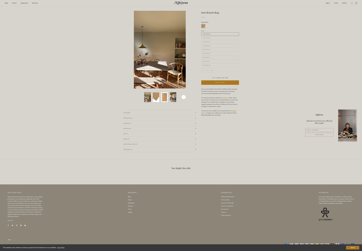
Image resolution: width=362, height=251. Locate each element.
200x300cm (206, 49)
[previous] (136, 97)
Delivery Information (227, 197)
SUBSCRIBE (319, 134)
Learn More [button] (61, 247)
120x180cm (206, 34)
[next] (183, 97)
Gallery (344, 3)
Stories (14, 3)
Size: (202, 31)
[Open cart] (356, 3)
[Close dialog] (354, 112)
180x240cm (206, 42)
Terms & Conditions (227, 206)
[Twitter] (12, 225)
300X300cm (206, 53)
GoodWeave (225, 97)
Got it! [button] (353, 247)
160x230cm (206, 38)
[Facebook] (8, 225)
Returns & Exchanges (227, 203)
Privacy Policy (225, 200)
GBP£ (327, 3)
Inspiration (24, 3)
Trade (336, 3)
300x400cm (206, 57)
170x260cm (206, 46)
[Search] (352, 3)
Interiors (35, 3)
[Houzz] (25, 225)
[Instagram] (16, 225)
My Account (225, 209)
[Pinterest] (21, 225)
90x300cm (205, 61)
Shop (6, 3)
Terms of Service (226, 215)
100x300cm (206, 65)
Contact (223, 212)
